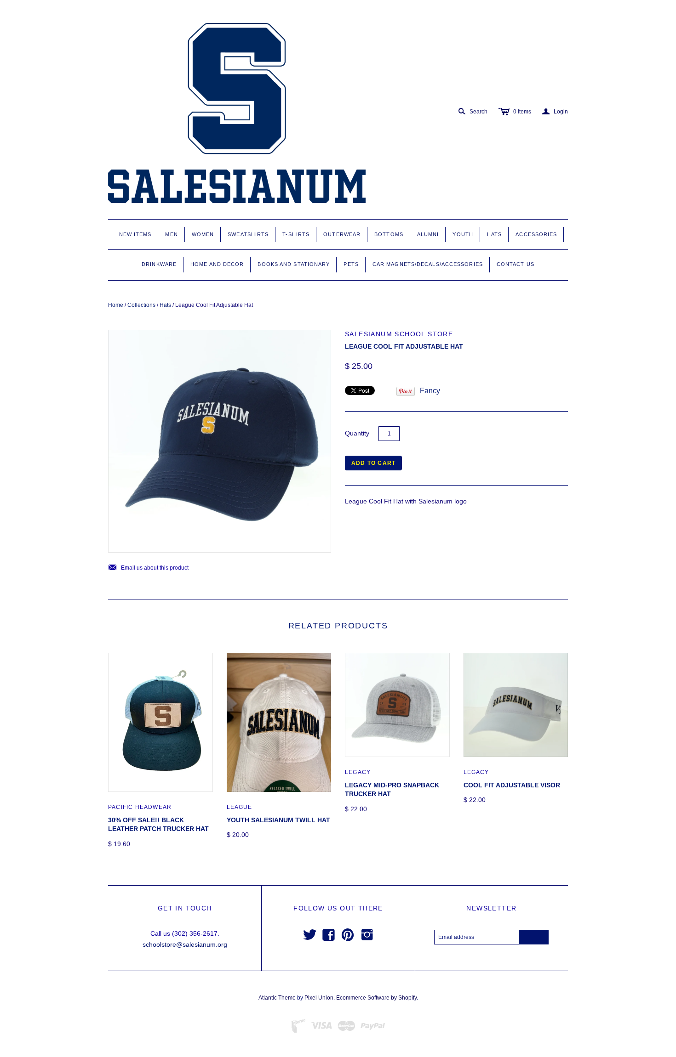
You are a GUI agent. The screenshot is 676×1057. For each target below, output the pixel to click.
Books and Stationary (294, 264)
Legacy (358, 772)
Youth (463, 234)
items (522, 111)
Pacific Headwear (140, 807)
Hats (494, 234)
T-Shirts (295, 234)
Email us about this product (148, 568)
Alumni (428, 234)
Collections (141, 305)
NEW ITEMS (135, 234)
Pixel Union (318, 998)
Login (555, 111)
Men (171, 234)
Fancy (430, 391)
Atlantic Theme (277, 998)
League (239, 807)
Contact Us (515, 264)
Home (115, 305)
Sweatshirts (248, 234)
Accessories (536, 234)
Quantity (357, 433)
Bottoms (388, 234)
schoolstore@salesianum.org (185, 944)
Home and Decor (217, 264)
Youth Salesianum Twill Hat (278, 820)
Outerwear (342, 234)
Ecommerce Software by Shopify (376, 998)
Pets (351, 264)
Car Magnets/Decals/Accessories (427, 264)
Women (203, 234)
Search (478, 111)
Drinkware (159, 264)
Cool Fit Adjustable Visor (512, 785)
